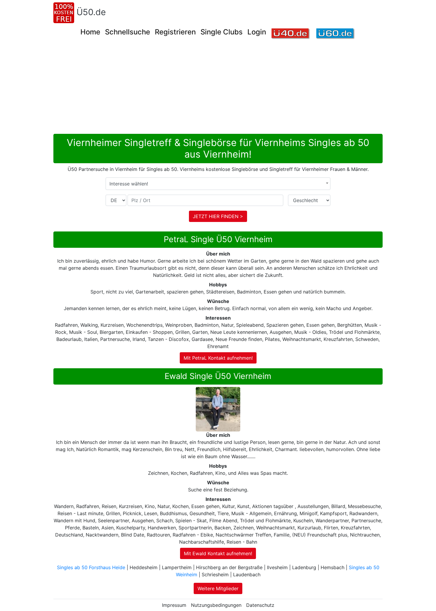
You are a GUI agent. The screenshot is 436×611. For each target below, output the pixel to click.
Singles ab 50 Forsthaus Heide (91, 567)
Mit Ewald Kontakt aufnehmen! (218, 553)
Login (256, 32)
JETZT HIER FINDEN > (218, 216)
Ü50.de (91, 12)
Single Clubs (222, 32)
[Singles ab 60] (335, 34)
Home (90, 32)
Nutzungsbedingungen (216, 605)
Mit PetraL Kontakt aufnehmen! (218, 358)
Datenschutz (260, 605)
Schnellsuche (127, 32)
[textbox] (218, 184)
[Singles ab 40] (290, 34)
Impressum (174, 605)
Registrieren (175, 32)
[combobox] (218, 183)
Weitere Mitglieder (218, 588)
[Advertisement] (218, 89)
